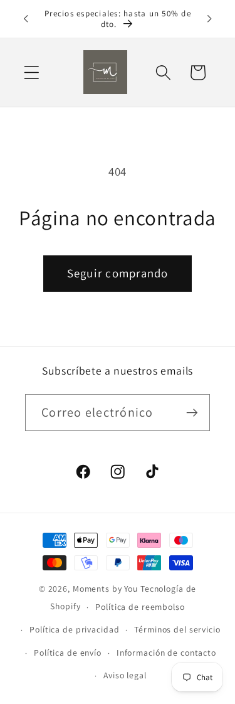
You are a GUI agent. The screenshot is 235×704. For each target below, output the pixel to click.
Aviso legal (125, 675)
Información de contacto (166, 652)
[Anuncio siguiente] (209, 19)
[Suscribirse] (192, 412)
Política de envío (68, 652)
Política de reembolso (139, 606)
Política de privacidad (74, 629)
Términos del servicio (177, 629)
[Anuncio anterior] (25, 19)
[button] (31, 72)
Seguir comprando (118, 272)
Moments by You (105, 588)
